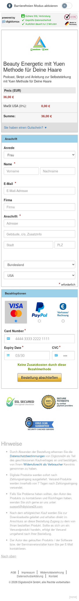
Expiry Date (12, 347)
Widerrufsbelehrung (52, 572)
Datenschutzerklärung (30, 576)
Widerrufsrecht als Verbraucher (43, 464)
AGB (13, 572)
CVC (55, 347)
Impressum (28, 572)
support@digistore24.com (26, 506)
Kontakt (53, 576)
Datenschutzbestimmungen (27, 456)
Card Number (14, 331)
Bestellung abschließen (39, 377)
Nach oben (8, 556)
